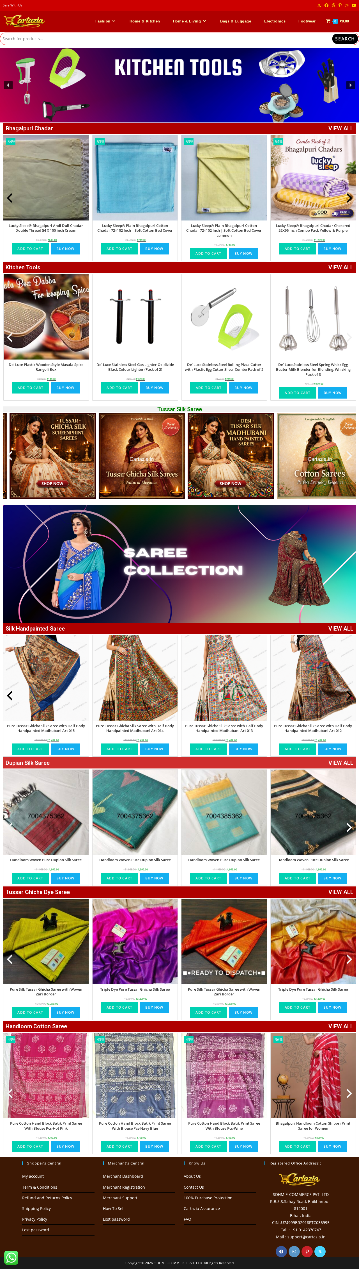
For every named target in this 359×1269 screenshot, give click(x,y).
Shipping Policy (36, 1208)
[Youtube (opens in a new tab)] (353, 5)
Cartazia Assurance (202, 1208)
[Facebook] (281, 1251)
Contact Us (194, 1187)
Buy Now (65, 248)
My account (33, 1176)
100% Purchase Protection (208, 1197)
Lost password (35, 1229)
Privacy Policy (34, 1219)
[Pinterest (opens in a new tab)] (340, 5)
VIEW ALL (340, 128)
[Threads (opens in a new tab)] (333, 5)
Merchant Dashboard (123, 1176)
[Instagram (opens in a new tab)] (346, 5)
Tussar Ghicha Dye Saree (38, 892)
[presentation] (9, 198)
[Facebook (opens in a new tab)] (326, 5)
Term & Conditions (39, 1187)
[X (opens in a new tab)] (319, 5)
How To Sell (114, 1208)
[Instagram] (294, 1251)
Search (345, 39)
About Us (192, 1176)
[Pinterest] (307, 1251)
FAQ (187, 1219)
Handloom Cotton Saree (36, 1026)
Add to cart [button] (30, 248)
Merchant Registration (124, 1187)
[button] (179, 85)
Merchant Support (120, 1197)
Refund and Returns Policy (47, 1197)
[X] (320, 1251)
